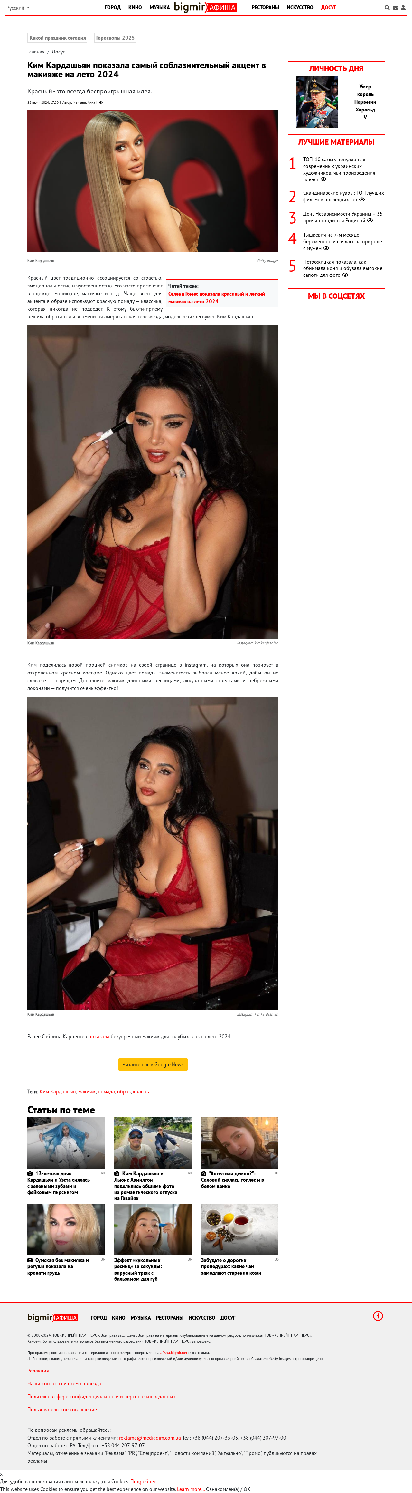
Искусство (300, 7)
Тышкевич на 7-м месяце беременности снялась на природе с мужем (342, 241)
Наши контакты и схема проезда (64, 1383)
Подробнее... (145, 1481)
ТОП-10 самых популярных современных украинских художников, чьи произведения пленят (339, 169)
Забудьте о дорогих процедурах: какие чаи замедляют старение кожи (231, 1266)
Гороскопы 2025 (115, 37)
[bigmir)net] (191, 7)
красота (142, 1091)
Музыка (160, 7)
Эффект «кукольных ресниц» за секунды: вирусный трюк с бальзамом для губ (138, 1269)
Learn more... (191, 1489)
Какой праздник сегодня (58, 37)
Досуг (328, 7)
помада (106, 1091)
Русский (16, 8)
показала (99, 1036)
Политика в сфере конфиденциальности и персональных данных (101, 1396)
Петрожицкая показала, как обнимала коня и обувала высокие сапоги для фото (342, 268)
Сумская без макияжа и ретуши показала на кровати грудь (58, 1266)
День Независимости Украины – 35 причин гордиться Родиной (343, 217)
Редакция (38, 1370)
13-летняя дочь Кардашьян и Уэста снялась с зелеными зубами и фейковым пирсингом (58, 1182)
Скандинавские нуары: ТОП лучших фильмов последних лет (343, 196)
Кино (135, 7)
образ (124, 1091)
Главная (36, 51)
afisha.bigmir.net (173, 1352)
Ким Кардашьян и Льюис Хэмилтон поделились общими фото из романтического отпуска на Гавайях (145, 1185)
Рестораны (265, 7)
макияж (87, 1091)
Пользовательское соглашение (62, 1409)
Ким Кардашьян (58, 1091)
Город (113, 7)
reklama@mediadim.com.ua (150, 1437)
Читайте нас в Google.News (153, 1064)
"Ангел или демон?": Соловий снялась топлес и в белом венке (232, 1179)
